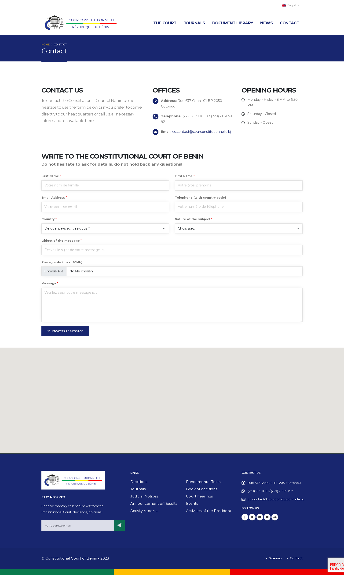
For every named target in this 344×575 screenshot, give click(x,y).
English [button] (292, 5)
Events (192, 503)
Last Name (50, 176)
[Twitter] (252, 517)
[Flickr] (267, 517)
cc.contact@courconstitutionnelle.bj (201, 132)
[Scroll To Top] (336, 569)
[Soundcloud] (274, 517)
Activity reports (143, 510)
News (266, 23)
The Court (164, 23)
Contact (289, 23)
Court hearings (199, 496)
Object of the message (60, 240)
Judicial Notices (144, 496)
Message (48, 283)
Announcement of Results (153, 503)
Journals (194, 23)
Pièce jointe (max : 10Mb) (61, 262)
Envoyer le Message (67, 331)
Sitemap (275, 558)
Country (48, 219)
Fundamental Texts (203, 481)
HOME (45, 44)
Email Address (53, 197)
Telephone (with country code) (200, 197)
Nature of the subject (192, 219)
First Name (184, 176)
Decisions (138, 481)
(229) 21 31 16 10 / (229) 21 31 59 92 (270, 491)
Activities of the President (208, 510)
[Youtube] (259, 517)
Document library (232, 23)
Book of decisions (201, 489)
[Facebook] (245, 517)
